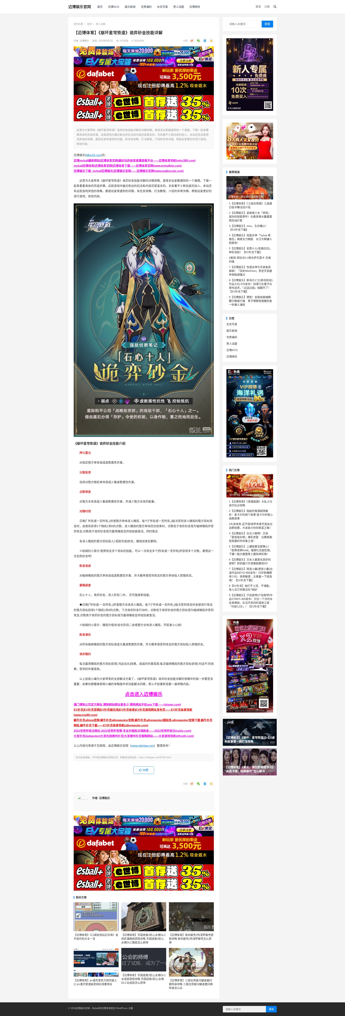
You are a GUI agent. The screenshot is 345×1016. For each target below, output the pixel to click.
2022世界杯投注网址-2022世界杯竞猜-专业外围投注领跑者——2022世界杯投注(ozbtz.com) (132, 730)
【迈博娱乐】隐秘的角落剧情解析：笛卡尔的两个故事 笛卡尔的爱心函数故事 (251, 514)
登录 (258, 6)
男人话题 (178, 6)
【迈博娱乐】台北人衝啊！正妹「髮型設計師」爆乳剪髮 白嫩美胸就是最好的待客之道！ (250, 537)
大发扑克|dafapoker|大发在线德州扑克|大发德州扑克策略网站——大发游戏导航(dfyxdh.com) (134, 736)
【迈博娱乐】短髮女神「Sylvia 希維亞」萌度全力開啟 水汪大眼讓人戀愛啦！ (250, 239)
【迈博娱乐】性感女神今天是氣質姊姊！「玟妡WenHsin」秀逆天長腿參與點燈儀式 (250, 271)
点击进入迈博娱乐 (143, 694)
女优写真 (162, 6)
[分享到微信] (198, 40)
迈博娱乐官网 (79, 7)
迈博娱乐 (85, 40)
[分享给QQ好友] (204, 40)
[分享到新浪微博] (191, 40)
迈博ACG (113, 6)
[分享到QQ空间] (211, 40)
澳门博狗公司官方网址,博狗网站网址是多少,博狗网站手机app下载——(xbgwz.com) (127, 704)
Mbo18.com (93, 155)
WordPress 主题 (124, 1008)
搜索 (267, 24)
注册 (267, 6)
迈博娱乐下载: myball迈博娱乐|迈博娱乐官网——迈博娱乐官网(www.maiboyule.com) (129, 170)
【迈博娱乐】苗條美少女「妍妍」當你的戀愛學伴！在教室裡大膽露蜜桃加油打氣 (250, 216)
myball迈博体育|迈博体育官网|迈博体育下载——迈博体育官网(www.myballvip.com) (128, 165)
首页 (100, 6)
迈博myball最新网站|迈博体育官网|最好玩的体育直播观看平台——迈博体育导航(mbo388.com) (135, 160)
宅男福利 (146, 6)
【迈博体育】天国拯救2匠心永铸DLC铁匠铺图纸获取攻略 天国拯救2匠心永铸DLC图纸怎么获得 (143, 938)
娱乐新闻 (130, 6)
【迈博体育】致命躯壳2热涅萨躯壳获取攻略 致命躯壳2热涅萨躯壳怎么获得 (191, 938)
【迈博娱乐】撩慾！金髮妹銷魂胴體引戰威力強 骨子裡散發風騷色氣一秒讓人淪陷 (250, 301)
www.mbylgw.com (142, 745)
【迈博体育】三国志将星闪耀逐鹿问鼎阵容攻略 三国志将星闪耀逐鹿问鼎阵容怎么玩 (191, 984)
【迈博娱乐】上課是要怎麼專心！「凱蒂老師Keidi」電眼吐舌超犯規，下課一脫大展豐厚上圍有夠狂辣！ (250, 550)
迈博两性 (194, 6)
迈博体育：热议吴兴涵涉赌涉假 (245, 196)
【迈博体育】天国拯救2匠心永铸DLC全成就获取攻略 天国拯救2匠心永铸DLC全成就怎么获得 (143, 979)
